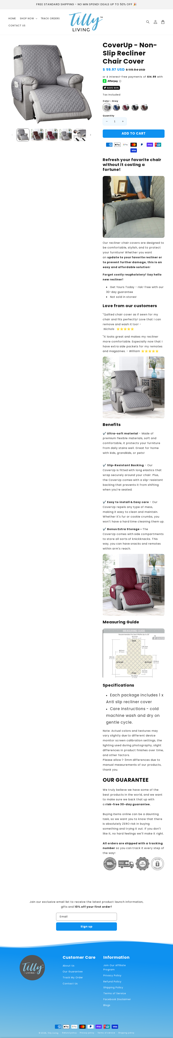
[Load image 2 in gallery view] (37, 135)
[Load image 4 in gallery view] (65, 135)
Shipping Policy (113, 987)
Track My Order (73, 977)
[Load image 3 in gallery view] (51, 135)
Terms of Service (114, 993)
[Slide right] (90, 135)
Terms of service (106, 1032)
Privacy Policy (112, 975)
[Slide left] (12, 135)
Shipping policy (126, 1032)
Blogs (106, 1005)
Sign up (86, 926)
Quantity (108, 115)
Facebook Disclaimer (117, 999)
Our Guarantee (73, 971)
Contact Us (70, 983)
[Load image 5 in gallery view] (79, 135)
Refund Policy (112, 981)
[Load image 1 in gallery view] (23, 135)
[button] (148, 22)
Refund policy (69, 1032)
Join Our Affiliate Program (114, 967)
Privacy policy (87, 1032)
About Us (69, 965)
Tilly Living (53, 1033)
